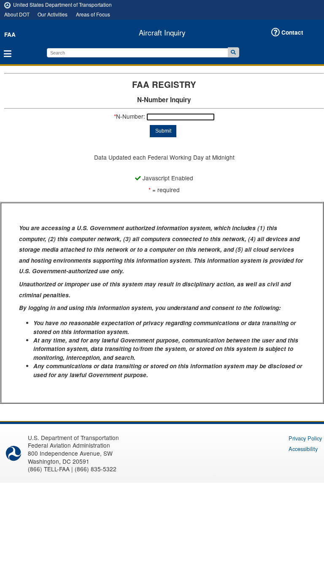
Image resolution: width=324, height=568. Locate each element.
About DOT (17, 14)
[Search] (233, 52)
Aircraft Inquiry (162, 32)
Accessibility (303, 449)
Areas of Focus (93, 14)
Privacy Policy (305, 438)
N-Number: (129, 116)
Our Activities (53, 14)
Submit (163, 131)
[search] (137, 52)
